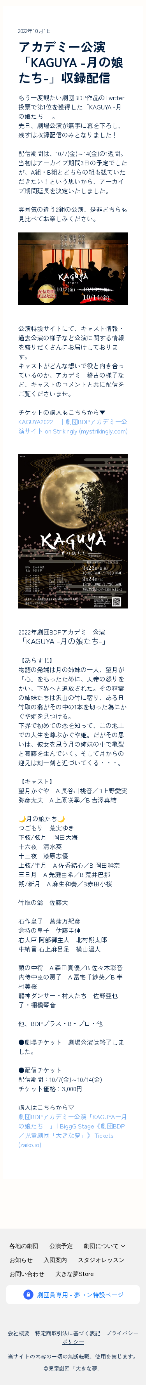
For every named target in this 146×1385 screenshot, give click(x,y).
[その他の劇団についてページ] (123, 1246)
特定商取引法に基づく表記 (67, 1333)
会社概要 (19, 1333)
